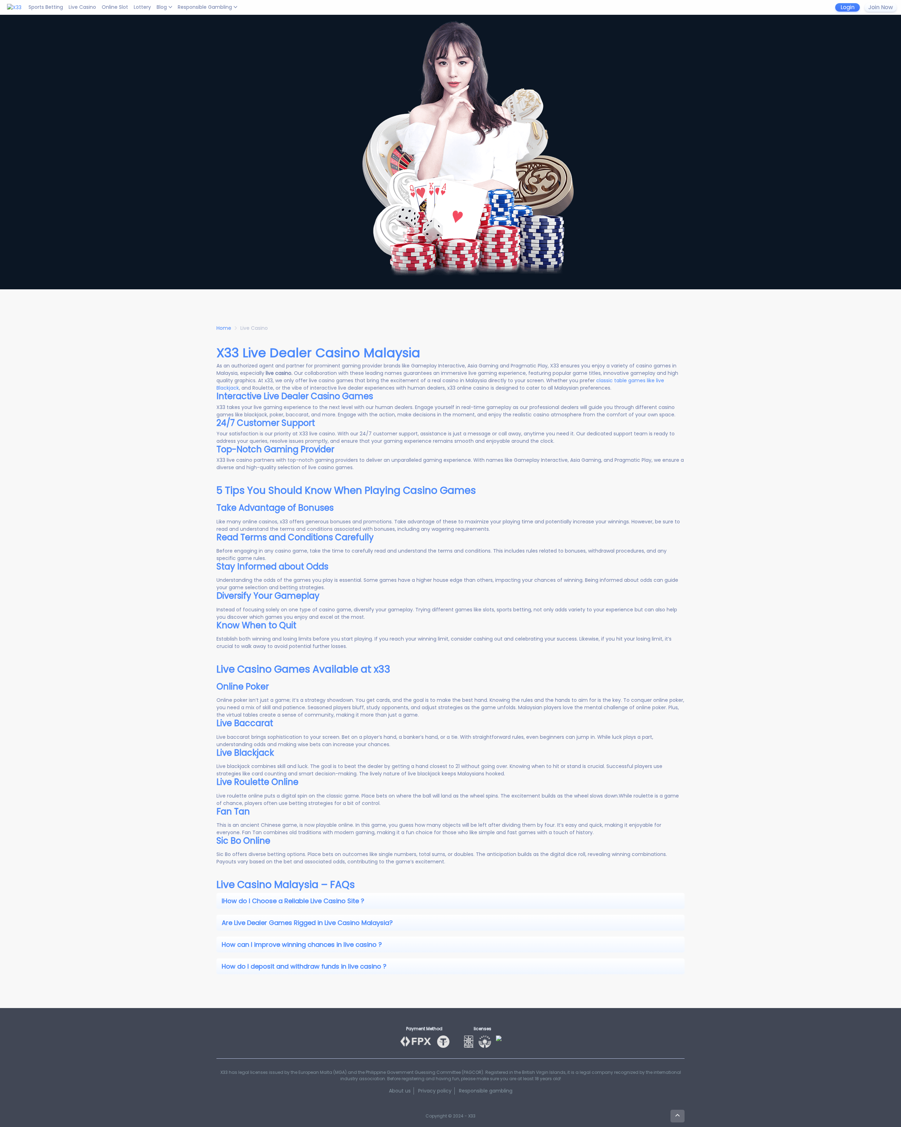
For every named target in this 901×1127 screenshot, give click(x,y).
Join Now (880, 7)
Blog (162, 7)
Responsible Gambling (205, 7)
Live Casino (82, 7)
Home (223, 328)
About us (400, 1090)
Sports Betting (46, 7)
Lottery (142, 7)
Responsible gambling (485, 1090)
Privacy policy (435, 1090)
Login (847, 7)
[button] (450, 901)
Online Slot (115, 7)
